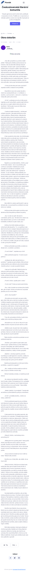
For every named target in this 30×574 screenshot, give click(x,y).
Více (13, 545)
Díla (4, 33)
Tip (7, 545)
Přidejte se (15, 23)
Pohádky (9, 33)
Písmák (8, 2)
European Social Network (19, 569)
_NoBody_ (9, 48)
